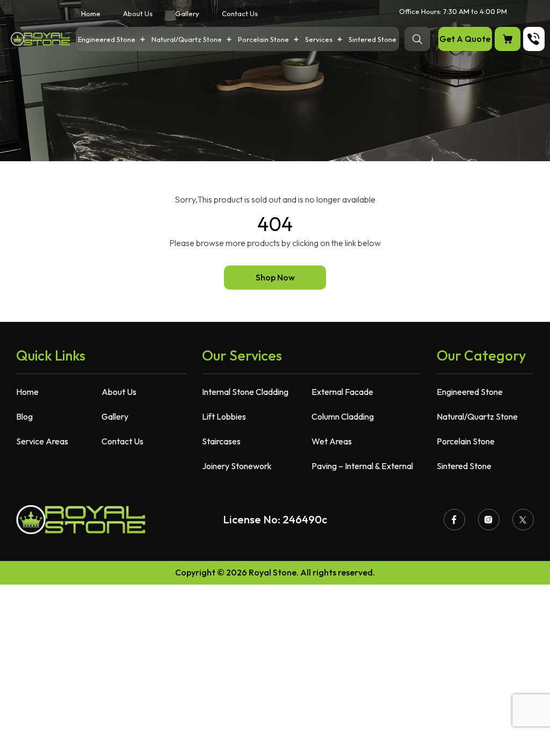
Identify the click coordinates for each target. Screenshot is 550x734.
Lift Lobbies (224, 416)
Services (318, 39)
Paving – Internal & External (362, 465)
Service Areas (42, 441)
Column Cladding (343, 416)
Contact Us (240, 14)
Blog (24, 416)
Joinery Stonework (237, 465)
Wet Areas (332, 441)
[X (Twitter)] (523, 519)
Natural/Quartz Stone (186, 39)
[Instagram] (489, 519)
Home (90, 14)
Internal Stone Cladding (245, 391)
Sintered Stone (372, 39)
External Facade (342, 391)
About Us (138, 14)
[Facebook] (454, 519)
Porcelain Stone (263, 39)
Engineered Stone (106, 39)
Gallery (187, 14)
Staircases (221, 441)
